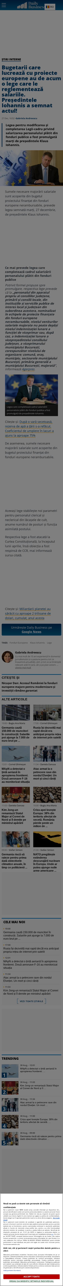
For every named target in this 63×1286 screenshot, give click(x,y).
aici (52, 1234)
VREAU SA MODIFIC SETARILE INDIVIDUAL (31, 1281)
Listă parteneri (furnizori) (12, 1270)
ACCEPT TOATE (31, 1276)
